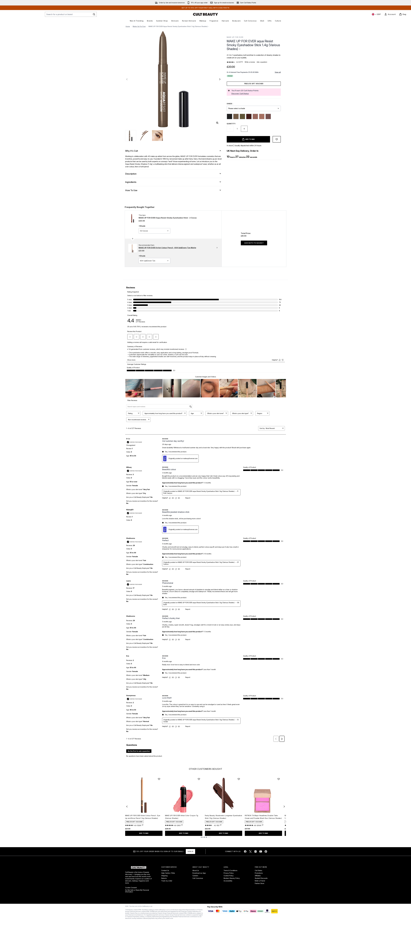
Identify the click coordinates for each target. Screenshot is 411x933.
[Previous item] (127, 806)
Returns (164, 878)
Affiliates (258, 876)
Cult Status (258, 870)
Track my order (166, 881)
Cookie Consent (131, 887)
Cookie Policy (228, 876)
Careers (195, 876)
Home (128, 26)
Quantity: (231, 124)
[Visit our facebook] (245, 851)
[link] (390, 14)
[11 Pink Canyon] (255, 116)
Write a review (250, 62)
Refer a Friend (260, 881)
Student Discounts (261, 878)
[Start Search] (94, 14)
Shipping (164, 876)
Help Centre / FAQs (168, 873)
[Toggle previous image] (127, 79)
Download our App (199, 873)
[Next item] (284, 806)
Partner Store (259, 883)
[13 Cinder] (268, 116)
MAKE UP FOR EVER (235, 37)
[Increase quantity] (244, 129)
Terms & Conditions (230, 870)
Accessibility (228, 881)
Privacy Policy (229, 873)
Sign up (190, 851)
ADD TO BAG (143, 833)
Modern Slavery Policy (232, 878)
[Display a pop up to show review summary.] (143, 825)
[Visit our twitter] (250, 851)
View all (278, 72)
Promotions (259, 873)
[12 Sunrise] (262, 116)
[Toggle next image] (220, 79)
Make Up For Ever (139, 26)
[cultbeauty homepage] (205, 14)
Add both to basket (254, 243)
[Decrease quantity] (230, 129)
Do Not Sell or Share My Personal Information (137, 891)
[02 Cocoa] (236, 116)
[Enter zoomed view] (217, 122)
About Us (195, 870)
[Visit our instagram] (255, 851)
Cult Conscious (197, 878)
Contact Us (165, 870)
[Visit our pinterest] (265, 851)
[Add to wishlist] (277, 139)
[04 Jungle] (242, 116)
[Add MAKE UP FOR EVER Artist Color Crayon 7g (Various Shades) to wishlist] (198, 779)
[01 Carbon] (229, 116)
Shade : (230, 104)
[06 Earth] (249, 116)
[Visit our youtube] (260, 851)
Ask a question (262, 62)
